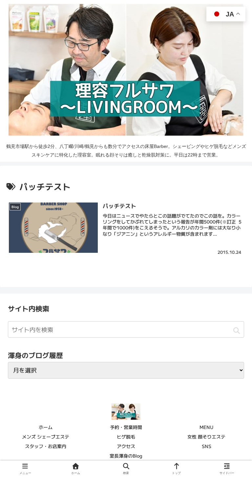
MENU (206, 427)
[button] (236, 330)
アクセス (126, 446)
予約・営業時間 (126, 427)
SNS (206, 446)
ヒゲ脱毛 (126, 436)
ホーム (45, 427)
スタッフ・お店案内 (45, 446)
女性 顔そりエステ (206, 436)
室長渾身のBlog (126, 455)
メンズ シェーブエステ (45, 436)
